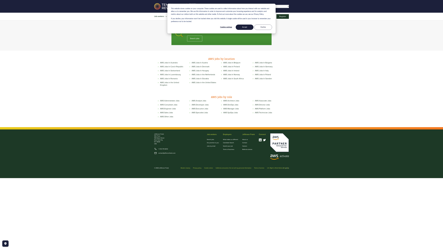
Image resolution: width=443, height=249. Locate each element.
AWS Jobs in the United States (204, 82)
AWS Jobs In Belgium (231, 62)
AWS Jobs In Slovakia (200, 78)
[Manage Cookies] (5, 243)
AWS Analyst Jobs (199, 100)
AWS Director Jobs (262, 105)
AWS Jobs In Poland (263, 74)
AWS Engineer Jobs (168, 108)
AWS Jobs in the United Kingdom (169, 83)
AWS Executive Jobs (200, 108)
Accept (244, 27)
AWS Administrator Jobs (169, 100)
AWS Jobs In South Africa (233, 78)
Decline (263, 27)
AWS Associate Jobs (263, 100)
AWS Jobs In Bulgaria (263, 62)
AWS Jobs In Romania (169, 78)
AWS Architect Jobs (231, 100)
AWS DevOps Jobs (230, 105)
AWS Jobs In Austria (200, 62)
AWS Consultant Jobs (168, 105)
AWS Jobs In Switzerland (170, 70)
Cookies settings (226, 27)
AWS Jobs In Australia (169, 62)
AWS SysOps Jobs (230, 112)
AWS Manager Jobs (231, 108)
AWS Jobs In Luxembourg (170, 74)
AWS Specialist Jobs (200, 112)
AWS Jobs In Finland (231, 66)
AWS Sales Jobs (166, 112)
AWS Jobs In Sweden (263, 78)
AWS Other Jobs (166, 116)
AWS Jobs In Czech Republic (171, 66)
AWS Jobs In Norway (231, 74)
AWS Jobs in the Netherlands (203, 74)
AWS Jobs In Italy (262, 70)
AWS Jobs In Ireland (231, 70)
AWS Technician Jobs (263, 112)
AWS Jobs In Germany (264, 66)
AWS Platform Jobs (262, 108)
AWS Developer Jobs (200, 105)
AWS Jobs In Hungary (200, 70)
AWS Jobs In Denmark (200, 66)
